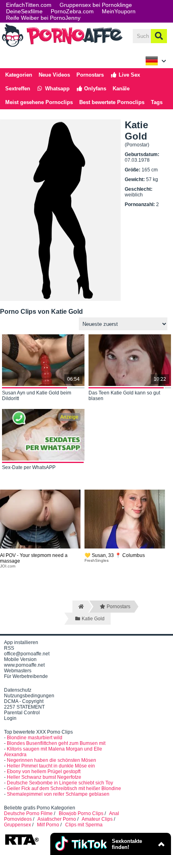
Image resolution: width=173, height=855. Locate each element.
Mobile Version (20, 659)
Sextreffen (17, 89)
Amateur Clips (97, 819)
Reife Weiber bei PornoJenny (43, 18)
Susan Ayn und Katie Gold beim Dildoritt (36, 395)
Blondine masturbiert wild (34, 737)
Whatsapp (56, 89)
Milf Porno (48, 825)
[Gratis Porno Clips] (62, 46)
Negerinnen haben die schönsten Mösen (51, 760)
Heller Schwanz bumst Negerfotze (44, 777)
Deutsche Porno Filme (28, 813)
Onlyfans (94, 89)
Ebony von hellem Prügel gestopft (43, 771)
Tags (157, 102)
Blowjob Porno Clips (81, 813)
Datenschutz (17, 690)
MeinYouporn (119, 11)
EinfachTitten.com (28, 5)
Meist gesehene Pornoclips (39, 102)
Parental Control (22, 712)
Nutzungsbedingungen (29, 696)
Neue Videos (54, 75)
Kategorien (18, 75)
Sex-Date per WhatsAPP (29, 467)
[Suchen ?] (159, 36)
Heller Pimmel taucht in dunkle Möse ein (51, 766)
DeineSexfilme (24, 11)
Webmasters (17, 671)
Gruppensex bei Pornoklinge (96, 5)
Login (10, 718)
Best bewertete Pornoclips (111, 102)
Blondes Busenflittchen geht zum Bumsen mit (56, 743)
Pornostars (90, 75)
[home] (80, 607)
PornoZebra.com (72, 11)
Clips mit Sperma (84, 825)
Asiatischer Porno (56, 819)
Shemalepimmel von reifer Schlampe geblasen (58, 794)
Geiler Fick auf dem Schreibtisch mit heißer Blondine (64, 788)
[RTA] (21, 844)
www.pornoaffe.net (24, 665)
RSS (9, 648)
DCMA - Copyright (23, 701)
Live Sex (128, 75)
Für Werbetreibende (26, 676)
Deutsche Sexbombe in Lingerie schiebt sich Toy (60, 783)
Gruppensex (17, 825)
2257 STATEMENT (24, 707)
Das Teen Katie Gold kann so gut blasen (124, 395)
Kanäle (121, 89)
